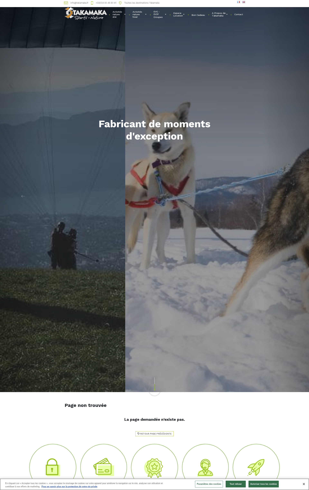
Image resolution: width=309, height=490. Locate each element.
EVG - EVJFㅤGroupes (158, 14)
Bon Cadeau (198, 15)
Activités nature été (117, 14)
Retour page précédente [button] (156, 433)
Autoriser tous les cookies (263, 484)
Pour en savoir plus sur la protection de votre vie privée (69, 486)
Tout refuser (236, 484)
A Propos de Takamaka (219, 14)
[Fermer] (303, 484)
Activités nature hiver (137, 14)
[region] (154, 484)
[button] (23, 196)
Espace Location (178, 14)
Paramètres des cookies (209, 484)
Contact (238, 14)
